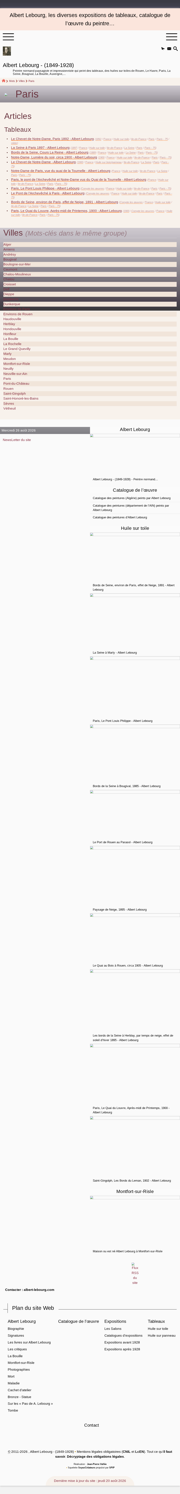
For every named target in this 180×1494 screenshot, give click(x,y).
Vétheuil (9, 408)
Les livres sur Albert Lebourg (29, 1342)
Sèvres (8, 403)
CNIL (127, 1451)
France (107, 139)
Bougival (10, 259)
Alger (7, 244)
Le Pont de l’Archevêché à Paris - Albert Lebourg (48, 193)
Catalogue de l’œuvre (78, 1321)
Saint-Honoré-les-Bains (20, 398)
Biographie (16, 1329)
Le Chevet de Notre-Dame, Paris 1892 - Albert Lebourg (52, 139)
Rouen (8, 388)
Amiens (9, 249)
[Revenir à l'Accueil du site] (5, 81)
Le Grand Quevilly (17, 349)
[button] (163, 49)
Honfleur (9, 334)
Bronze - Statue (19, 1397)
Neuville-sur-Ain (15, 374)
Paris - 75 (162, 139)
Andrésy (9, 254)
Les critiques (17, 1349)
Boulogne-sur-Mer (17, 264)
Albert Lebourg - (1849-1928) (87, 68)
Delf (6, 289)
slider (14, 143)
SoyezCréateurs (86, 1467)
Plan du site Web (33, 1308)
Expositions (115, 1321)
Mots (12, 80)
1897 (74, 147)
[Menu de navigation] (8, 37)
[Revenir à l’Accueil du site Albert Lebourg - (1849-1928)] (7, 51)
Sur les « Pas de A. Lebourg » (30, 1403)
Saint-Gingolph (14, 393)
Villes (22, 80)
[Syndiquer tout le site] (135, 1274)
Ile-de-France (138, 139)
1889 (93, 152)
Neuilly (8, 368)
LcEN (139, 1451)
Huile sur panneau (162, 1335)
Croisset (9, 284)
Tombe (13, 1410)
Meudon (9, 359)
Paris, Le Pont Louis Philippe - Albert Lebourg (45, 188)
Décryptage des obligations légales (95, 1456)
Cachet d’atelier (19, 1390)
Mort (11, 1376)
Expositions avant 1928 (122, 1342)
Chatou (8, 279)
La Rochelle (12, 344)
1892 (98, 139)
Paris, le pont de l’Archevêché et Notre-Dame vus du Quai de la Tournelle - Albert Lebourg (78, 179)
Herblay (9, 324)
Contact (91, 1425)
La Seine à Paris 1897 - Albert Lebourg (40, 147)
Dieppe (8, 294)
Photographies (19, 1369)
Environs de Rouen (18, 314)
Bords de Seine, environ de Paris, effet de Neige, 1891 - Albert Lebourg (64, 202)
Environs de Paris (16, 309)
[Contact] (169, 49)
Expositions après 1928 (122, 1349)
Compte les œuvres (92, 188)
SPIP (112, 1467)
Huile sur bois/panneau (108, 162)
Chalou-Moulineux (17, 274)
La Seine (129, 147)
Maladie (14, 1383)
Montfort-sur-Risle (16, 364)
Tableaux (156, 1321)
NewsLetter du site (17, 440)
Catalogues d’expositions (123, 1335)
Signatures (16, 1335)
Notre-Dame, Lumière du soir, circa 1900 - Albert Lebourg (54, 157)
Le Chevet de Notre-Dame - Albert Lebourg (43, 162)
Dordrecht (10, 299)
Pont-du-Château (16, 383)
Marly (7, 354)
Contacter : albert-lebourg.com (29, 1290)
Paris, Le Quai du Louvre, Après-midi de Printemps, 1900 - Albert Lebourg (66, 211)
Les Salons (112, 1329)
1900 (101, 157)
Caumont (10, 269)
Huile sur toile (121, 139)
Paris (152, 139)
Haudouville (12, 319)
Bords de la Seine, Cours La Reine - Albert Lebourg (49, 152)
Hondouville (12, 329)
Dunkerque (11, 304)
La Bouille (10, 339)
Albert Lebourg (22, 1321)
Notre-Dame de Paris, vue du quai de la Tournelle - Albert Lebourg (60, 171)
